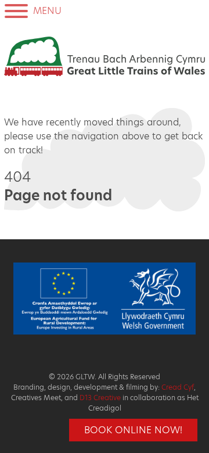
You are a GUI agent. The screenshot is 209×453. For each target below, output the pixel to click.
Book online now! (133, 430)
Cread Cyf (177, 387)
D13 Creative (100, 397)
